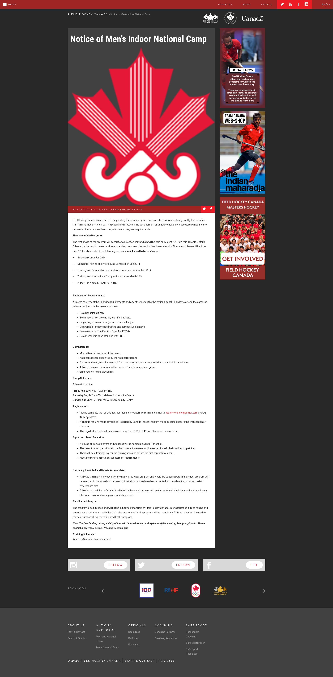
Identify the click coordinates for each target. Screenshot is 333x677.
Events (266, 4)
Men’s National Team (107, 647)
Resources (134, 632)
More (11, 4)
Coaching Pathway (165, 632)
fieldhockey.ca (132, 209)
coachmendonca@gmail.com (181, 412)
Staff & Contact (76, 632)
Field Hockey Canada (88, 14)
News (247, 4)
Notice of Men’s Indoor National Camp (138, 39)
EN (324, 4)
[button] (103, 591)
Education (133, 644)
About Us (76, 625)
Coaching (164, 625)
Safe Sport (196, 625)
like (254, 565)
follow (115, 565)
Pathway (133, 638)
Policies (167, 660)
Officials (137, 625)
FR (329, 4)
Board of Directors (78, 638)
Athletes (225, 4)
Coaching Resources (166, 638)
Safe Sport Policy (195, 642)
